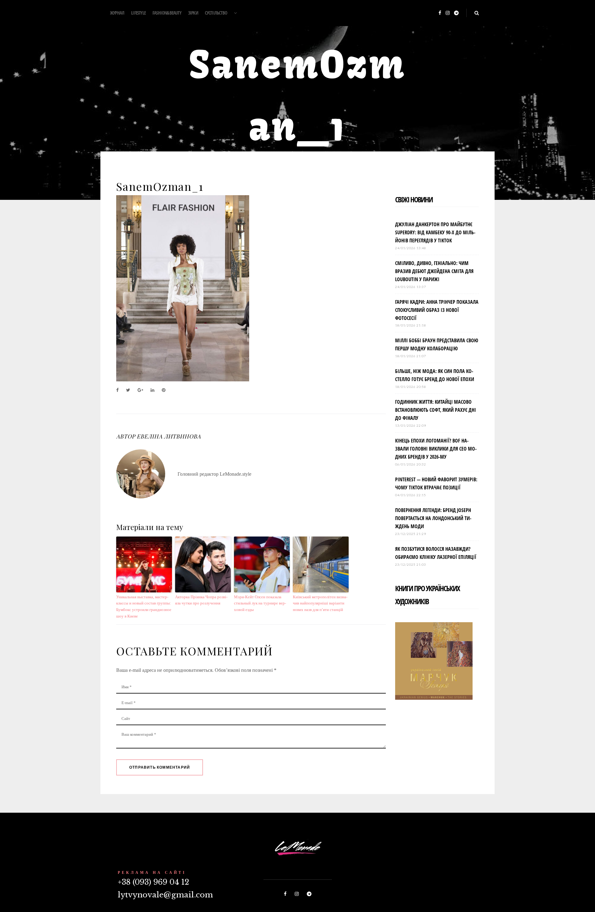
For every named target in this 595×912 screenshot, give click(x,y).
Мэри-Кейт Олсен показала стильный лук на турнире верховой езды (260, 603)
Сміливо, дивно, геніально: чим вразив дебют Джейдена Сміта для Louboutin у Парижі (434, 271)
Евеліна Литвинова (169, 436)
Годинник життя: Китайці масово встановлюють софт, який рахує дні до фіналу (435, 409)
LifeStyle (138, 13)
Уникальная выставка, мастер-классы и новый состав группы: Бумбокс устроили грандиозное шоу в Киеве (143, 606)
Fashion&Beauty (166, 13)
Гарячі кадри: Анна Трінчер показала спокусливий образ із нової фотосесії (436, 310)
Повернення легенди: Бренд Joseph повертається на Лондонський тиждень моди (433, 518)
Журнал (117, 13)
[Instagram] (448, 13)
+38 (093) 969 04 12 (153, 882)
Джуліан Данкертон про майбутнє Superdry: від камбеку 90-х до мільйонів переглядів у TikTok (435, 232)
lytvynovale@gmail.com (165, 894)
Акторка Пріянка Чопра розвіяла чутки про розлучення (201, 600)
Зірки (193, 13)
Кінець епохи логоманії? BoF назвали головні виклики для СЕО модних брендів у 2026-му (436, 448)
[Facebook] (440, 13)
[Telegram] (456, 13)
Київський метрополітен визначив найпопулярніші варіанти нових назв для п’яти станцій (320, 603)
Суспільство (216, 13)
